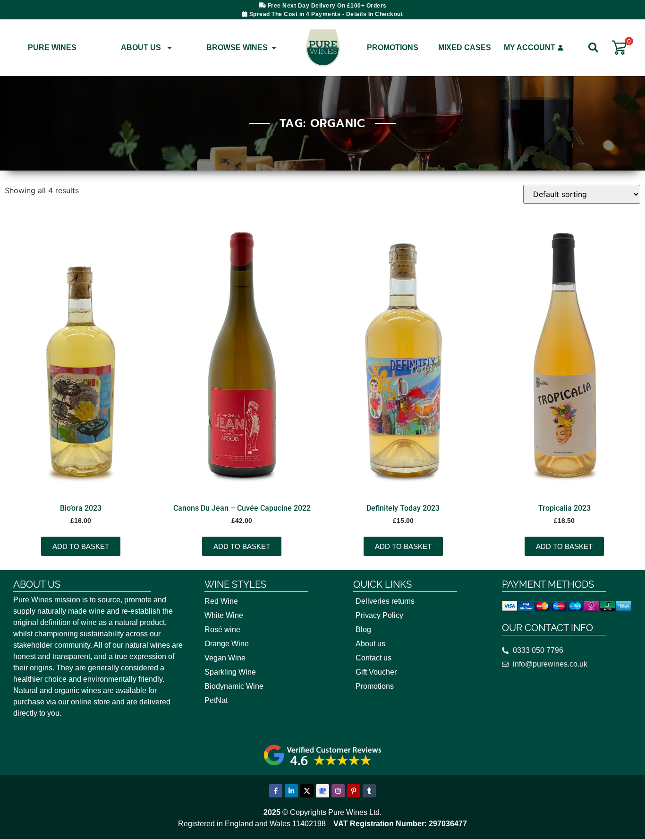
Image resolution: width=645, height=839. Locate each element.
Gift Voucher (376, 672)
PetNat (216, 700)
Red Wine (221, 601)
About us (370, 644)
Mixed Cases (464, 47)
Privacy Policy (379, 615)
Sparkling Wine (230, 672)
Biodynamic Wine (233, 686)
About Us (141, 47)
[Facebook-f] (275, 790)
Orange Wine (226, 644)
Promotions (392, 47)
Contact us (373, 658)
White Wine (223, 615)
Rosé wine (222, 629)
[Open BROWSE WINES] (274, 47)
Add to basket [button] (80, 546)
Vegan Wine (225, 658)
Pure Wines (52, 47)
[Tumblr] (369, 790)
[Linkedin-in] (291, 790)
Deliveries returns (385, 601)
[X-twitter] (307, 790)
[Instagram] (338, 790)
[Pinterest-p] (353, 790)
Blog (363, 629)
